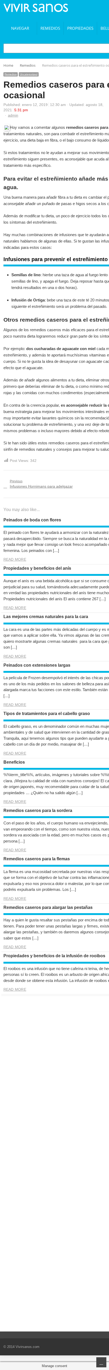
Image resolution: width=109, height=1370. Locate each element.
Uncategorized (29, 74)
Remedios (50, 28)
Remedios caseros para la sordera (37, 810)
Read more (14, 559)
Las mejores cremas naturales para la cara (45, 616)
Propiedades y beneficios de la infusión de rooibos (54, 956)
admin (13, 115)
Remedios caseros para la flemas (36, 859)
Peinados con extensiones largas (36, 665)
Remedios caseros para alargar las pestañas (48, 907)
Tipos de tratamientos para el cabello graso (46, 713)
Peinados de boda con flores (32, 520)
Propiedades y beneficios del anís (37, 568)
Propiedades (80, 28)
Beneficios (14, 762)
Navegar (20, 28)
